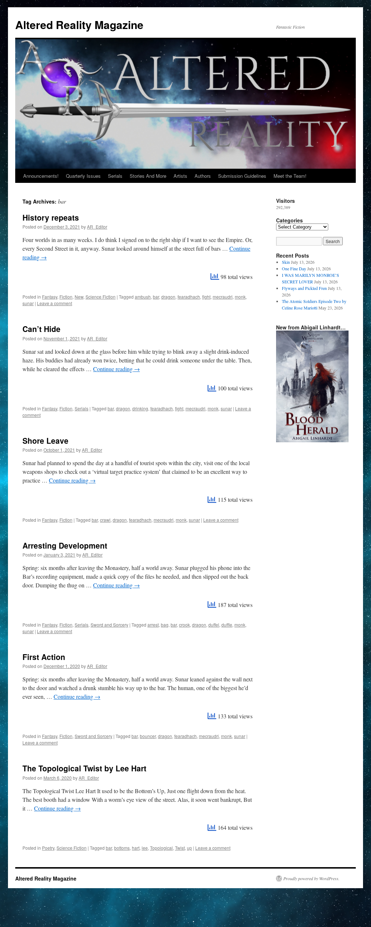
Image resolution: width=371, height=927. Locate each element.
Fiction (65, 297)
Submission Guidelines (242, 175)
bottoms (122, 848)
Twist (180, 848)
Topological (161, 848)
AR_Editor (97, 226)
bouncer (148, 736)
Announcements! (41, 175)
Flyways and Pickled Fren (304, 288)
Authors (203, 175)
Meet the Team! (290, 175)
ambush (143, 297)
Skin (286, 262)
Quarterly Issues (83, 175)
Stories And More (148, 175)
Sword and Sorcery (109, 625)
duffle (226, 625)
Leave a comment (54, 303)
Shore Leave (45, 440)
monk (240, 297)
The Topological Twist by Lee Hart (84, 768)
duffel (213, 625)
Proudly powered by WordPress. (311, 878)
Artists (180, 175)
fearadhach (189, 297)
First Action (43, 656)
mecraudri (223, 297)
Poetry (48, 848)
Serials (115, 175)
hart (135, 848)
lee (145, 848)
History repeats (50, 217)
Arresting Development (64, 545)
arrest (153, 625)
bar (156, 297)
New (79, 297)
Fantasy (49, 297)
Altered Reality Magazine (79, 24)
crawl (105, 520)
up (189, 848)
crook (184, 625)
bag (164, 625)
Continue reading (116, 369)
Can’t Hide (41, 328)
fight (206, 297)
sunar (28, 303)
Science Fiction (101, 297)
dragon (168, 297)
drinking (140, 408)
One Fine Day (294, 268)
